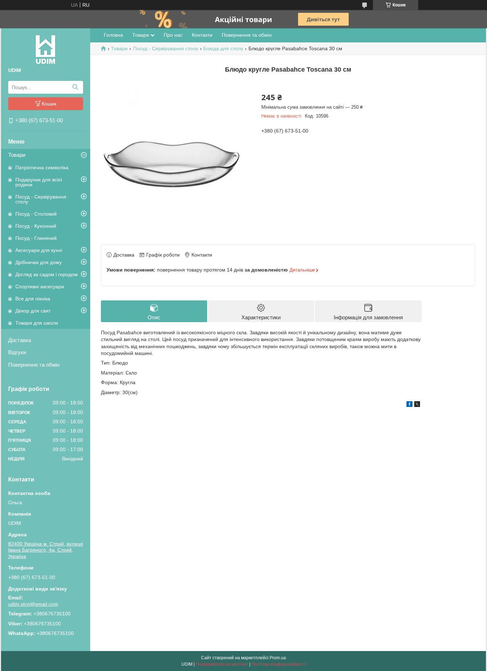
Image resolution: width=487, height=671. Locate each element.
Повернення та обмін (34, 365)
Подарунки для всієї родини (38, 182)
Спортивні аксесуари (39, 286)
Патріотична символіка (41, 167)
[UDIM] (45, 49)
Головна (113, 35)
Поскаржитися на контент (222, 664)
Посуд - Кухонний (35, 226)
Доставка (19, 340)
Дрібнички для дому (38, 262)
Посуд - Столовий (36, 214)
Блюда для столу (223, 48)
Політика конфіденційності (278, 664)
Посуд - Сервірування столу (40, 199)
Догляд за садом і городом (46, 274)
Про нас (173, 35)
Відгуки (17, 352)
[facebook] (409, 405)
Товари (16, 155)
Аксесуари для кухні (38, 250)
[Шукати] (75, 87)
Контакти (202, 35)
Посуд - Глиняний (36, 238)
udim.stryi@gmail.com (33, 604)
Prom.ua (278, 657)
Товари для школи (36, 323)
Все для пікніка (32, 298)
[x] (417, 405)
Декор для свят (33, 311)
